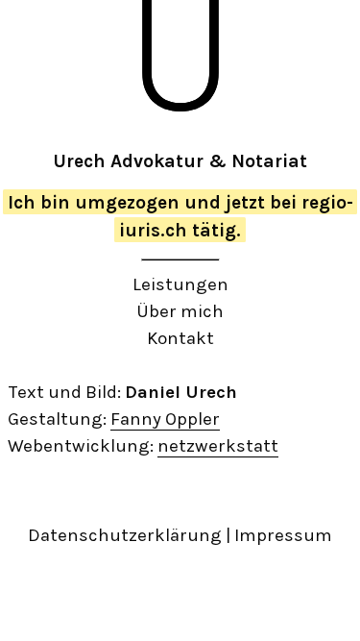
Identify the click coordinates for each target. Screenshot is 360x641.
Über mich (180, 311)
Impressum (283, 535)
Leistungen (180, 284)
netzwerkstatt (217, 445)
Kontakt (180, 338)
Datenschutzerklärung (125, 535)
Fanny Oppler (165, 419)
